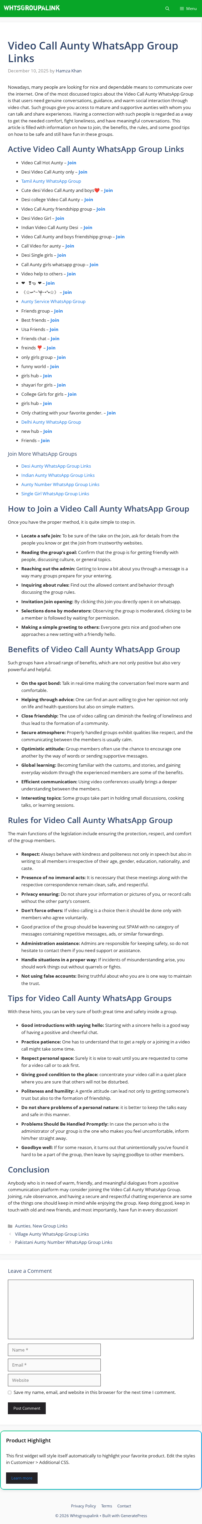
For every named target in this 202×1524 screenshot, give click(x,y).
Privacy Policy (83, 1505)
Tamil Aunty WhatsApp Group (51, 181)
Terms (106, 1505)
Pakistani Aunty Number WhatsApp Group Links (63, 1242)
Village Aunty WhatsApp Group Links (52, 1234)
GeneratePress (134, 1515)
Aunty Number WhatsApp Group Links (60, 484)
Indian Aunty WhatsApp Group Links (58, 475)
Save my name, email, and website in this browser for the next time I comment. (95, 1392)
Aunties (23, 1226)
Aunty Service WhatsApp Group (53, 301)
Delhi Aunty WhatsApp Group (51, 422)
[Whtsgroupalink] (32, 8)
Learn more (21, 1478)
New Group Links (50, 1226)
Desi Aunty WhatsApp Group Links (56, 466)
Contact (124, 1505)
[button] (167, 8)
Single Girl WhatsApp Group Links (55, 494)
